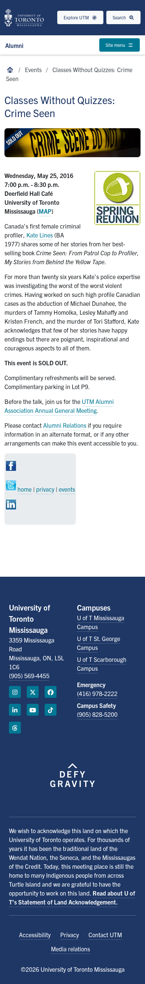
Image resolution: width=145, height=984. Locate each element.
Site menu (116, 45)
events (67, 489)
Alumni (14, 45)
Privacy (69, 934)
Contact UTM (105, 934)
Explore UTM (77, 17)
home (24, 489)
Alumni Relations (64, 425)
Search (120, 17)
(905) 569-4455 (29, 675)
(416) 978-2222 (97, 693)
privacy (45, 489)
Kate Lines (39, 235)
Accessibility (35, 934)
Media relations (70, 948)
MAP (45, 211)
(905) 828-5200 (97, 714)
